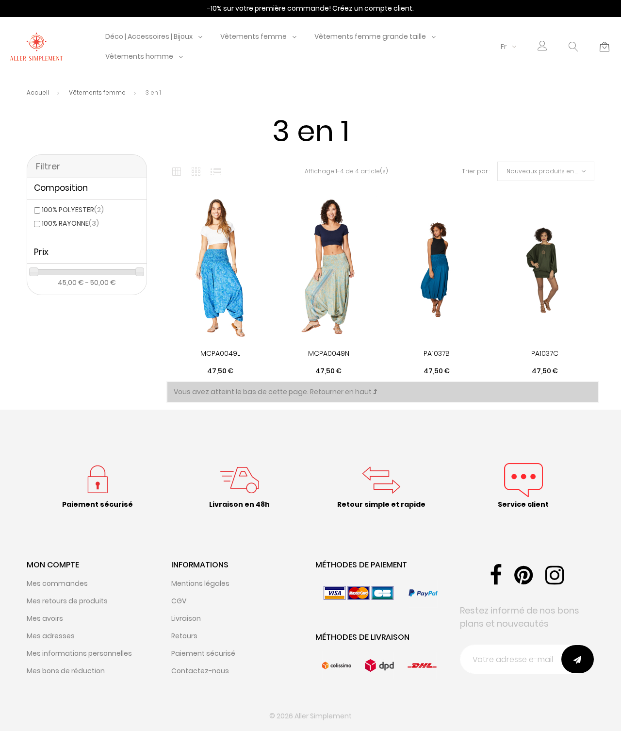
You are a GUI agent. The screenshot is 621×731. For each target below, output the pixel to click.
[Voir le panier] (604, 46)
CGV (178, 601)
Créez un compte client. (373, 8)
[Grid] (176, 171)
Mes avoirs (45, 618)
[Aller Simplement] (36, 46)
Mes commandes (57, 583)
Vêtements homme (139, 56)
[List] (216, 171)
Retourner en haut (341, 392)
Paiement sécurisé (203, 653)
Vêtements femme (253, 36)
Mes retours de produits (67, 601)
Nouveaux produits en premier (550, 171)
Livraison (186, 618)
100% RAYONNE (70, 223)
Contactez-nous (200, 671)
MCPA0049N (328, 353)
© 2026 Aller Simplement (310, 716)
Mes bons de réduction (66, 671)
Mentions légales (200, 583)
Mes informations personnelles (79, 653)
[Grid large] (196, 171)
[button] (542, 47)
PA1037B (437, 353)
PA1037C (544, 353)
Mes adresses (51, 636)
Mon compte (53, 564)
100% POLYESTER (73, 210)
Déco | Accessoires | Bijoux (149, 36)
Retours (184, 636)
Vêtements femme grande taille (370, 36)
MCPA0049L (220, 353)
